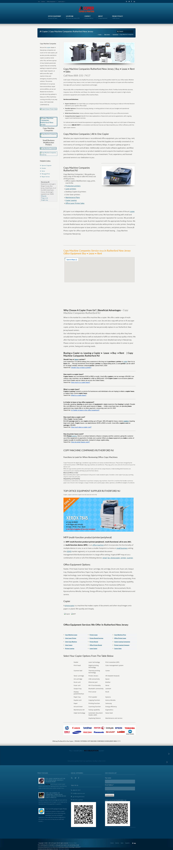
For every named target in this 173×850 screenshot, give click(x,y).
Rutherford (115, 34)
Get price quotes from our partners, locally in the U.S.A (86, 761)
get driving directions (78, 796)
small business (122, 548)
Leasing (74, 436)
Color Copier (68, 645)
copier (132, 211)
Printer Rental (94, 642)
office (95, 545)
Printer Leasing (69, 648)
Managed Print (46, 174)
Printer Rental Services (96, 638)
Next (75, 843)
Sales (122, 843)
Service (43, 1)
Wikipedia (43, 196)
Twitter (76, 778)
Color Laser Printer (70, 638)
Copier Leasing (71, 200)
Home (99, 34)
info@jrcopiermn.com (79, 793)
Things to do (44, 198)
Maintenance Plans (72, 197)
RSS (72, 778)
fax (109, 558)
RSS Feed (61, 849)
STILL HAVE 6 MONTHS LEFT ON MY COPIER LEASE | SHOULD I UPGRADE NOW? (55, 780)
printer (123, 558)
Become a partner (78, 800)
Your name (108, 778)
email (105, 558)
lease (76, 359)
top (135, 843)
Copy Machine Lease (71, 635)
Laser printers (70, 189)
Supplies (127, 843)
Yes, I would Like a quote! (86, 751)
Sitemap (67, 849)
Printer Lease (94, 635)
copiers (126, 421)
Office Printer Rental (96, 645)
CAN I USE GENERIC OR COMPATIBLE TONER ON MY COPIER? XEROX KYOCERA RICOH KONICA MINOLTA (55, 795)
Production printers (72, 186)
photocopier (115, 558)
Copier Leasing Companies (122, 642)
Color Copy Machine (71, 642)
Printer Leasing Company (121, 645)
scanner (130, 558)
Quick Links (61, 1)
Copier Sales (118, 648)
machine (100, 545)
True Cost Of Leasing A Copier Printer (56, 809)
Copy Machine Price (120, 635)
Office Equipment (51, 1)
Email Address (109, 785)
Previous (71, 843)
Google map (44, 200)
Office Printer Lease (120, 638)
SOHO (69, 551)
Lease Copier (93, 648)
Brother (44, 168)
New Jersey (107, 34)
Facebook (131, 1)
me (39, 1)
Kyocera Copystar (46, 165)
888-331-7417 (77, 790)
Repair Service (46, 176)
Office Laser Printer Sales (74, 203)
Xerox (43, 171)
